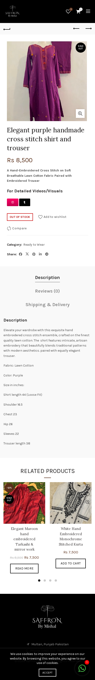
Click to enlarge (80, 113)
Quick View (41, 502)
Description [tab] (47, 277)
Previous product (76, 28)
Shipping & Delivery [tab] (48, 304)
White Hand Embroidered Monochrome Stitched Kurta (71, 536)
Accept (47, 672)
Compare (19, 228)
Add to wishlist (55, 217)
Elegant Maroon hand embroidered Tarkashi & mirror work (24, 539)
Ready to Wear (34, 245)
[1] (82, 671)
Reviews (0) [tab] (47, 291)
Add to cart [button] (71, 563)
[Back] (7, 28)
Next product (88, 28)
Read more (24, 568)
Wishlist (71, 9)
